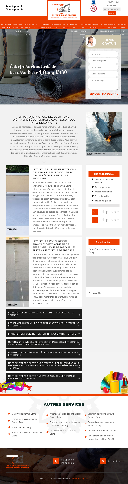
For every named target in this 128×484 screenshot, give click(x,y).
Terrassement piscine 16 (93, 26)
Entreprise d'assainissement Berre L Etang (25, 421)
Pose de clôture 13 (65, 28)
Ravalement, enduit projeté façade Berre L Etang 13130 (101, 437)
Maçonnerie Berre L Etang (24, 413)
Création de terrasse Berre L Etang (63, 432)
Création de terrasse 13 (103, 29)
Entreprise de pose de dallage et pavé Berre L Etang (65, 424)
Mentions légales (80, 478)
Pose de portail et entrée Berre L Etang (27, 434)
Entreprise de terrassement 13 (6, 28)
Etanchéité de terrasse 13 (74, 29)
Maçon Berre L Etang (22, 427)
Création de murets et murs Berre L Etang (101, 415)
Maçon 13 (34, 26)
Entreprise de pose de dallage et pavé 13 (112, 29)
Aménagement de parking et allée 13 (18, 28)
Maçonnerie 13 (56, 26)
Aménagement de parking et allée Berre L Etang (65, 415)
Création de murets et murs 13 (83, 31)
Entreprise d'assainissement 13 (44, 28)
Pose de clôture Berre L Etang (102, 430)
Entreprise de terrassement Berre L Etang (101, 424)
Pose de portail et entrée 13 (27, 31)
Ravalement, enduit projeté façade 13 (122, 29)
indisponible (15, 6)
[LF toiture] (64, 10)
